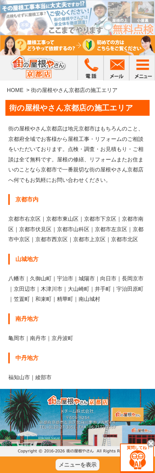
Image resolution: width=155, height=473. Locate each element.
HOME (15, 90)
